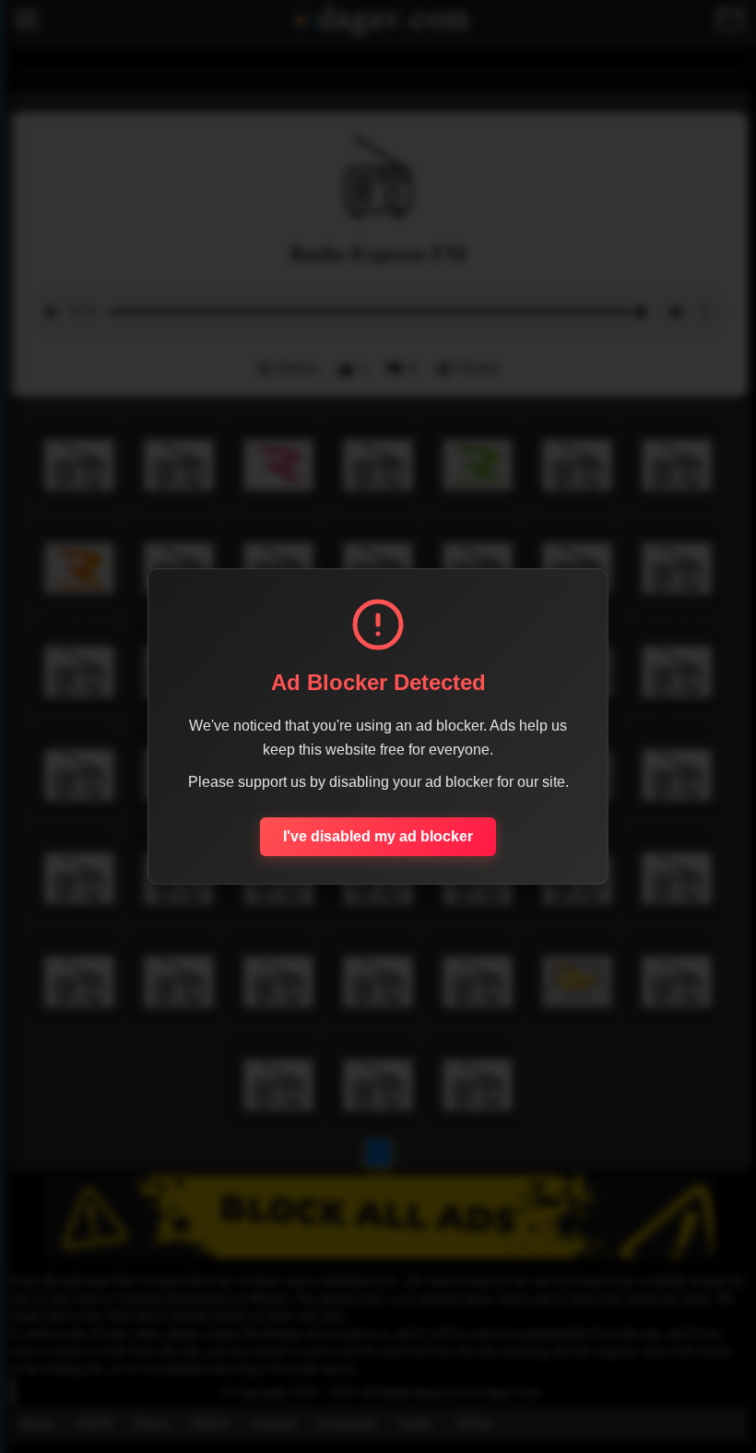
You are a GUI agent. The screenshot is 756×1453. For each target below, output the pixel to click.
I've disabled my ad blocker (378, 836)
